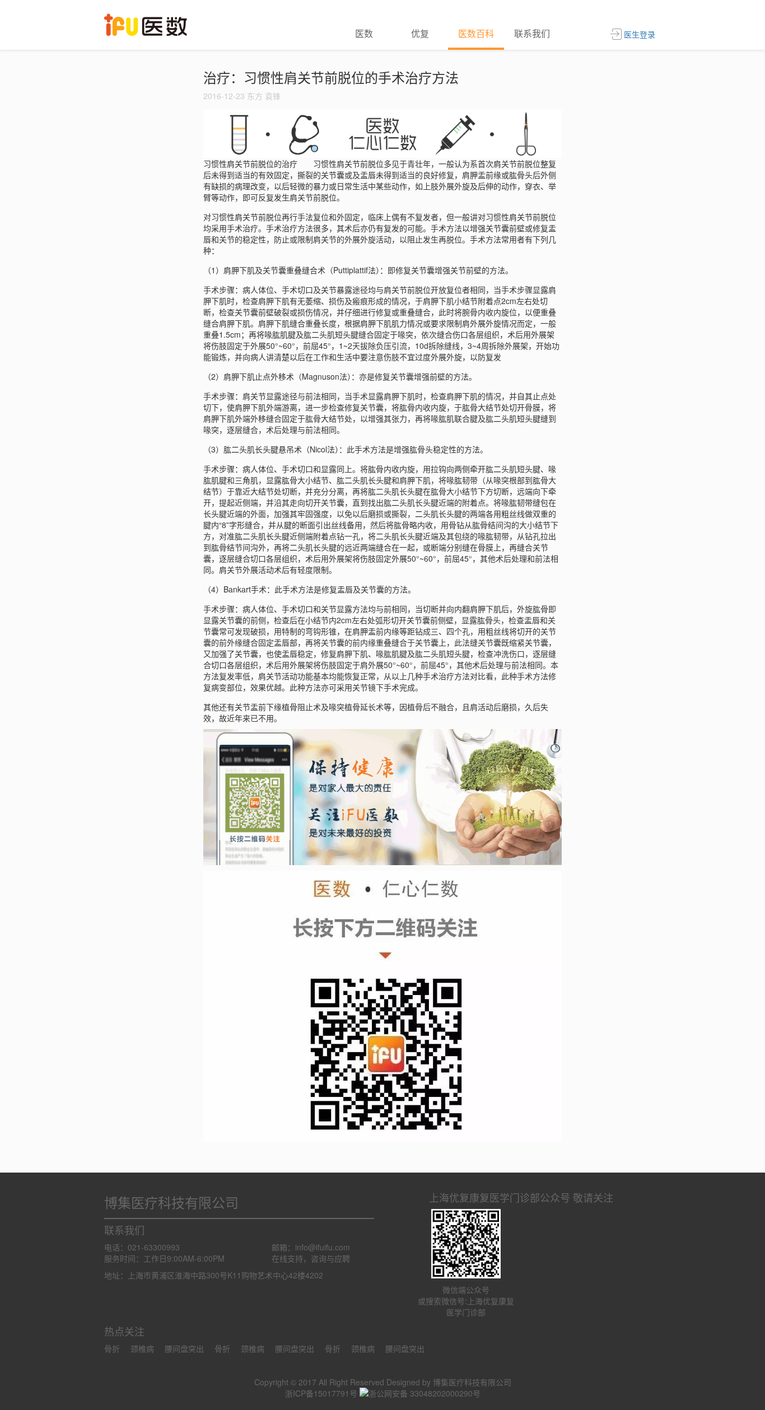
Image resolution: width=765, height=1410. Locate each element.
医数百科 (476, 33)
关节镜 (364, 687)
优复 (420, 33)
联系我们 (532, 33)
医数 (364, 33)
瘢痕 (360, 300)
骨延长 (364, 706)
